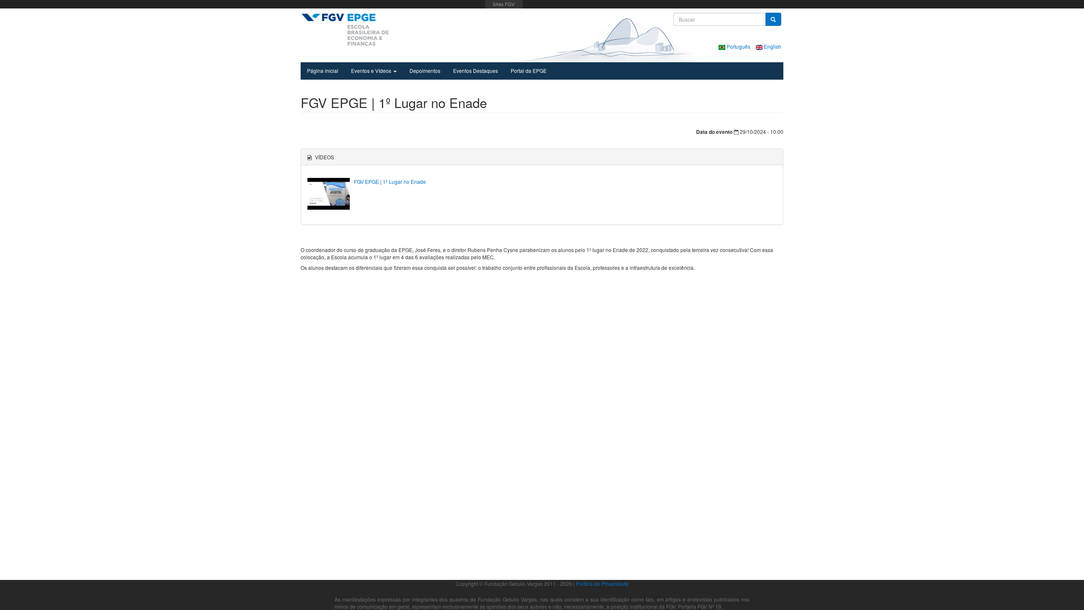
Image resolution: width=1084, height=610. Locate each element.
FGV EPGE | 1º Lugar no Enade (390, 181)
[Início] (345, 30)
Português (738, 46)
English (772, 46)
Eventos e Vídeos (372, 70)
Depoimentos (424, 70)
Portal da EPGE (529, 70)
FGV (504, 4)
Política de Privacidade (602, 583)
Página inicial (322, 70)
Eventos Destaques (475, 70)
